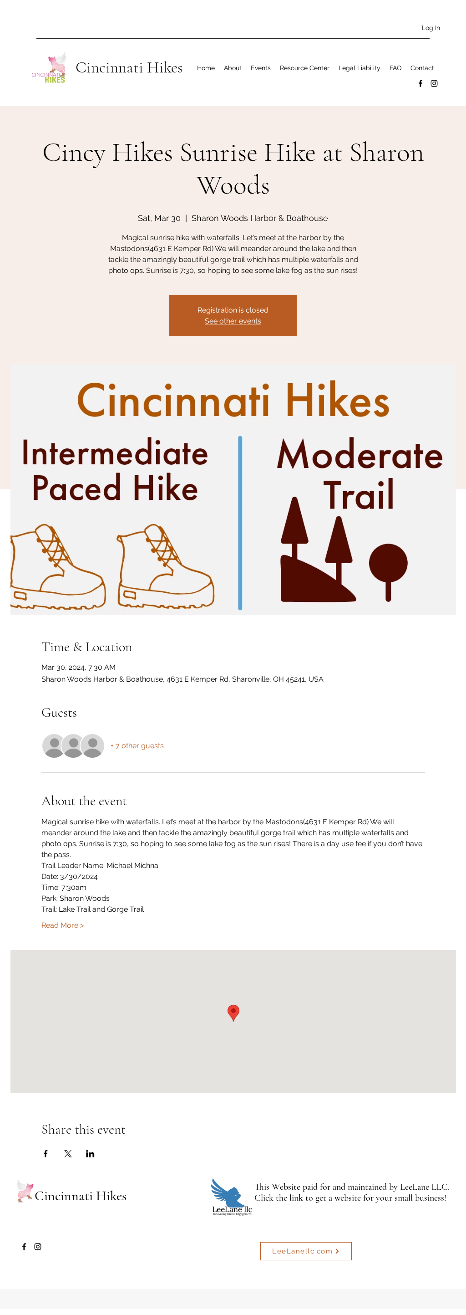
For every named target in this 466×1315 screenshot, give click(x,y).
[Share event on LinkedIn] (90, 1153)
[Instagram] (434, 83)
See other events (233, 321)
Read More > (62, 925)
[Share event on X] (68, 1153)
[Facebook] (420, 83)
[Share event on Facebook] (45, 1153)
